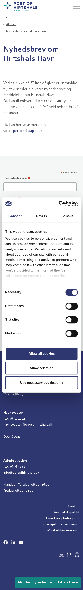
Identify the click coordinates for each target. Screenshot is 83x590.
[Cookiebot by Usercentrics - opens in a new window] (59, 203)
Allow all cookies (42, 353)
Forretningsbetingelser (63, 518)
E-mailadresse (17, 179)
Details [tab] (41, 216)
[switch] (71, 306)
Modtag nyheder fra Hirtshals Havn (48, 582)
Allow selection (41, 368)
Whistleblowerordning (63, 530)
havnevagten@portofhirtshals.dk (28, 424)
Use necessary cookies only (41, 382)
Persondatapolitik (66, 512)
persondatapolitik (27, 131)
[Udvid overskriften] (76, 6)
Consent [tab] (15, 216)
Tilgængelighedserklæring (60, 524)
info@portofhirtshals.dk (21, 472)
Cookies (74, 506)
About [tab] (68, 216)
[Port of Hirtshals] (20, 6)
